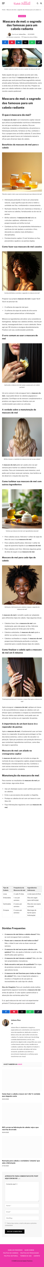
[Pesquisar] (41, 3)
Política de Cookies (10, 1253)
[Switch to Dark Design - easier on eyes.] (37, 3)
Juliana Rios (22, 34)
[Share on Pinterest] (12, 42)
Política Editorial (11, 1256)
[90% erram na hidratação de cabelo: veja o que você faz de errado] (22, 1114)
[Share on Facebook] (5, 42)
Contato (37, 1256)
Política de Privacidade (29, 1253)
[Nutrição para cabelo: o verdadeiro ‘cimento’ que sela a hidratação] (22, 1147)
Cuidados (22, 16)
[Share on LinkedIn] (19, 42)
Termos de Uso (26, 1256)
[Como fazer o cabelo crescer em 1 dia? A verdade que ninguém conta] (22, 1080)
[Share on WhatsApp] (32, 42)
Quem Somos (29, 1250)
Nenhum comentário (14, 37)
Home (3, 9)
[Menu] (3, 3)
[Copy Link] (39, 42)
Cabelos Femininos (15, 1250)
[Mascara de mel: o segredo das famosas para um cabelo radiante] (22, 57)
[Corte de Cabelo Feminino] (22, 3)
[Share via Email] (25, 42)
